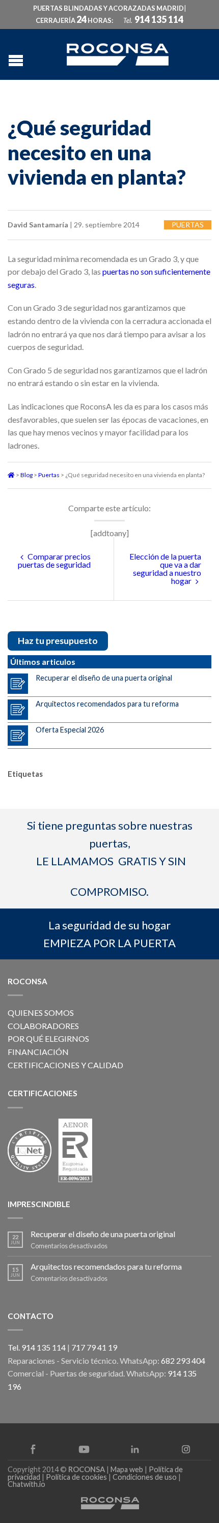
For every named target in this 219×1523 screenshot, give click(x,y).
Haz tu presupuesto (58, 640)
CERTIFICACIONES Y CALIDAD (65, 1065)
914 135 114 (158, 19)
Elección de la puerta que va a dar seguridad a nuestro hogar (165, 568)
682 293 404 (183, 1360)
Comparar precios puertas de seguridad (54, 560)
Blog (26, 475)
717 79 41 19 (94, 1347)
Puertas (188, 224)
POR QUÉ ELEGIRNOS (48, 1038)
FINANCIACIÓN (38, 1052)
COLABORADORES (43, 1026)
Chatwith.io (26, 1484)
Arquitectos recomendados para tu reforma (107, 703)
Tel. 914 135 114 (37, 1347)
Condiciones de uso (145, 1477)
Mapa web (127, 1469)
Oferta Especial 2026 (70, 729)
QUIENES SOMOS (41, 1012)
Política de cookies (76, 1477)
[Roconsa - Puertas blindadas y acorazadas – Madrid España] (118, 53)
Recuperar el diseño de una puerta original (104, 677)
